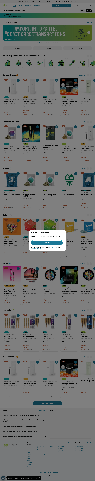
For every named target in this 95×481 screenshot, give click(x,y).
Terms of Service (36, 249)
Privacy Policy (53, 247)
